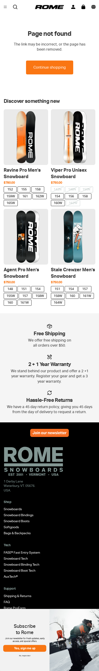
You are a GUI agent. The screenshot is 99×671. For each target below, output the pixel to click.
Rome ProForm (15, 608)
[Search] (15, 7)
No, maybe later (25, 655)
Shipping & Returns (17, 596)
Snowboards (13, 509)
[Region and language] (93, 7)
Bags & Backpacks (17, 533)
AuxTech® (11, 576)
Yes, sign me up (25, 648)
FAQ (7, 602)
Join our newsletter (49, 432)
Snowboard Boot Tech (19, 570)
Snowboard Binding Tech (21, 564)
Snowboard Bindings (18, 515)
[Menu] (5, 7)
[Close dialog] (95, 613)
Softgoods (11, 527)
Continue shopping (49, 67)
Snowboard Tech (16, 558)
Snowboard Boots (16, 521)
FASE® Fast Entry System (22, 552)
